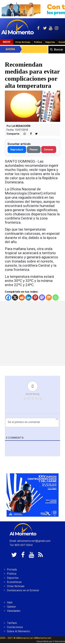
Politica (11, 573)
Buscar (58, 49)
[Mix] (49, 297)
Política (38, 42)
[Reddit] (22, 297)
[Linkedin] (28, 297)
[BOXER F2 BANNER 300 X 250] (33, 495)
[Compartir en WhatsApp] (23, 134)
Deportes (50, 42)
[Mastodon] (42, 297)
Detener (48, 149)
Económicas (14, 582)
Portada (12, 569)
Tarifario (12, 623)
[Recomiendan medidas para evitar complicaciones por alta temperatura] (32, 106)
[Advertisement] (32, 333)
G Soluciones (59, 641)
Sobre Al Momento (18, 631)
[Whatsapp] (56, 297)
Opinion (11, 606)
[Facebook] (8, 297)
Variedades (13, 610)
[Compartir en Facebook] (29, 134)
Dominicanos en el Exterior (23, 590)
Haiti (9, 602)
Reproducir (16, 149)
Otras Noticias (22, 42)
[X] (15, 297)
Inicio (6, 42)
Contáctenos (15, 627)
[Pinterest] (35, 297)
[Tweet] (35, 134)
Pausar (34, 149)
